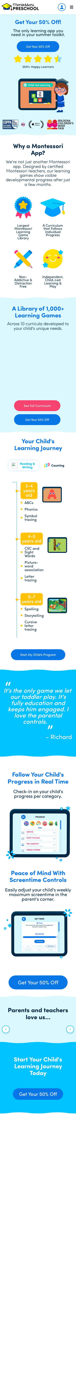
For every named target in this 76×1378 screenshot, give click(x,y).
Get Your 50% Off (38, 46)
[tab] (24, 465)
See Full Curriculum (37, 406)
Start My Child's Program (38, 655)
